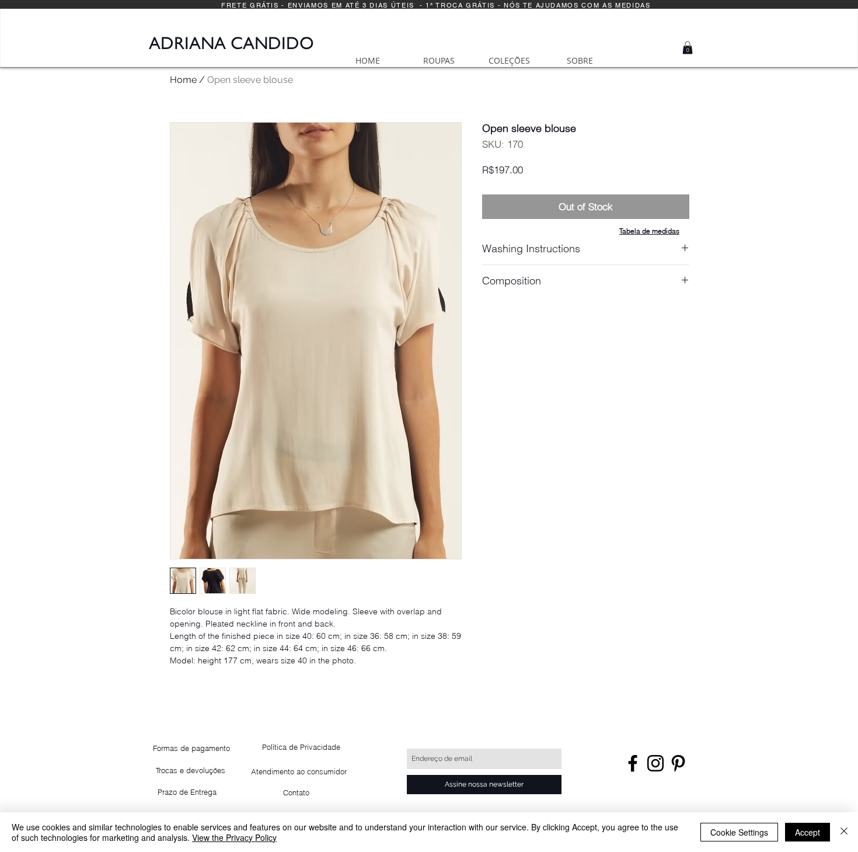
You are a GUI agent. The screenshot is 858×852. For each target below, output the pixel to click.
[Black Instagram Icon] (655, 763)
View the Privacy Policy (234, 837)
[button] (687, 47)
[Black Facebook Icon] (633, 763)
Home (183, 79)
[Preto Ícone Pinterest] (678, 763)
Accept (807, 832)
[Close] (844, 832)
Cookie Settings (739, 832)
